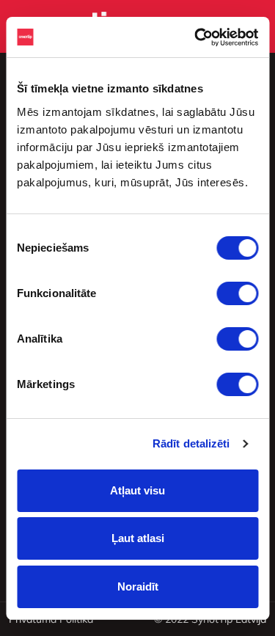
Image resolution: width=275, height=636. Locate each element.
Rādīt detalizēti (191, 443)
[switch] (237, 293)
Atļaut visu (137, 490)
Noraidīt (137, 586)
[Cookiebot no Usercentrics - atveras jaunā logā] (195, 37)
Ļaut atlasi (137, 538)
